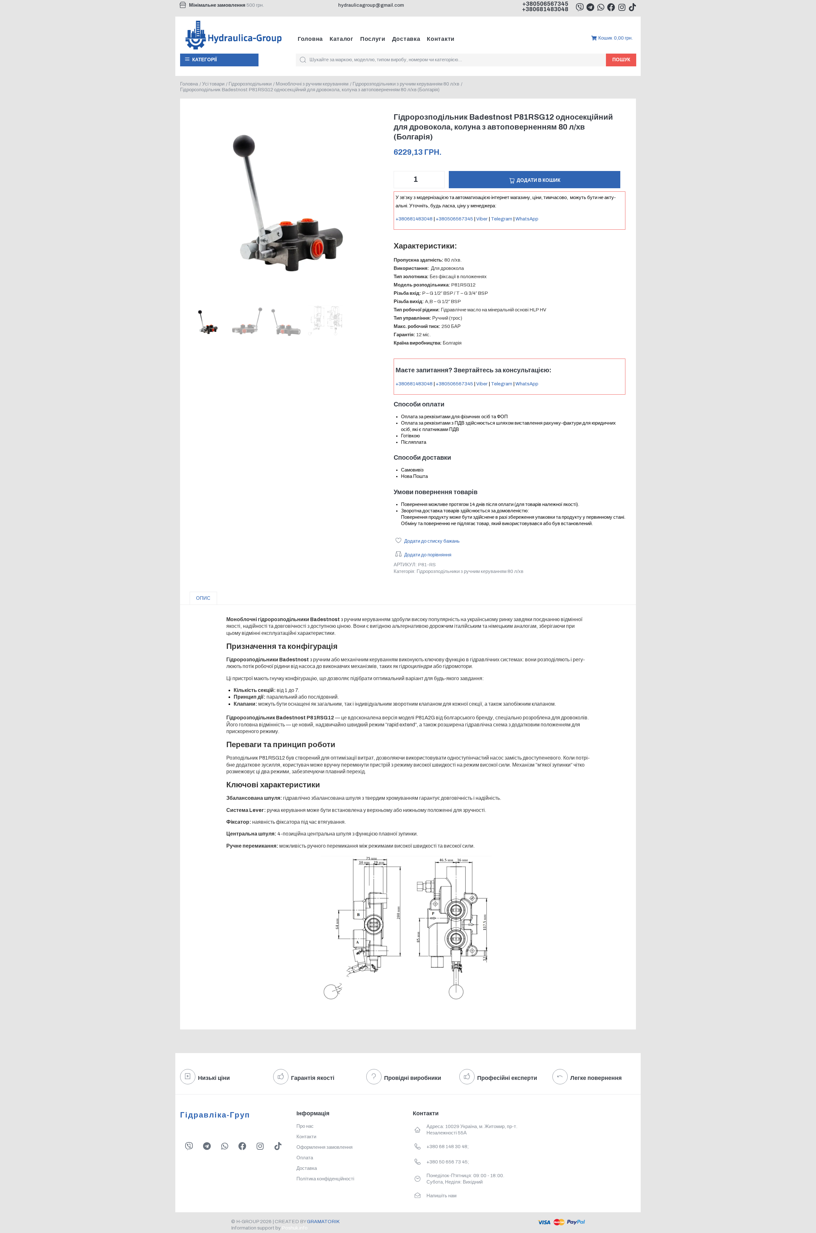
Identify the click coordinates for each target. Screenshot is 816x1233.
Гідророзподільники (250, 83)
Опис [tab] (203, 598)
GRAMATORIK (323, 1221)
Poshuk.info (295, 1227)
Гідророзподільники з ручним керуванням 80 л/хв (406, 83)
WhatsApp (526, 218)
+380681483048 (545, 9)
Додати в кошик (538, 180)
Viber (482, 218)
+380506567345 (545, 4)
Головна (189, 83)
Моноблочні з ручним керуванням (312, 83)
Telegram (501, 218)
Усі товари (213, 83)
